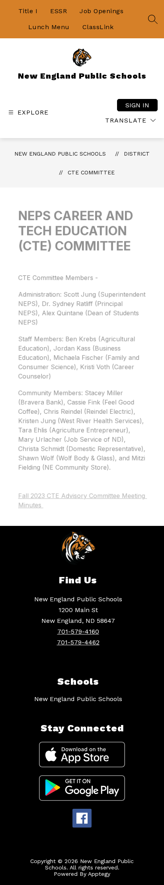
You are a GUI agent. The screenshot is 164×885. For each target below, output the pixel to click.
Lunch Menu (49, 27)
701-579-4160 (78, 631)
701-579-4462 (78, 642)
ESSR (58, 11)
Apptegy (99, 874)
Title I (28, 11)
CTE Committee (91, 172)
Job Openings (101, 11)
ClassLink (98, 27)
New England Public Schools (60, 153)
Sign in (137, 105)
